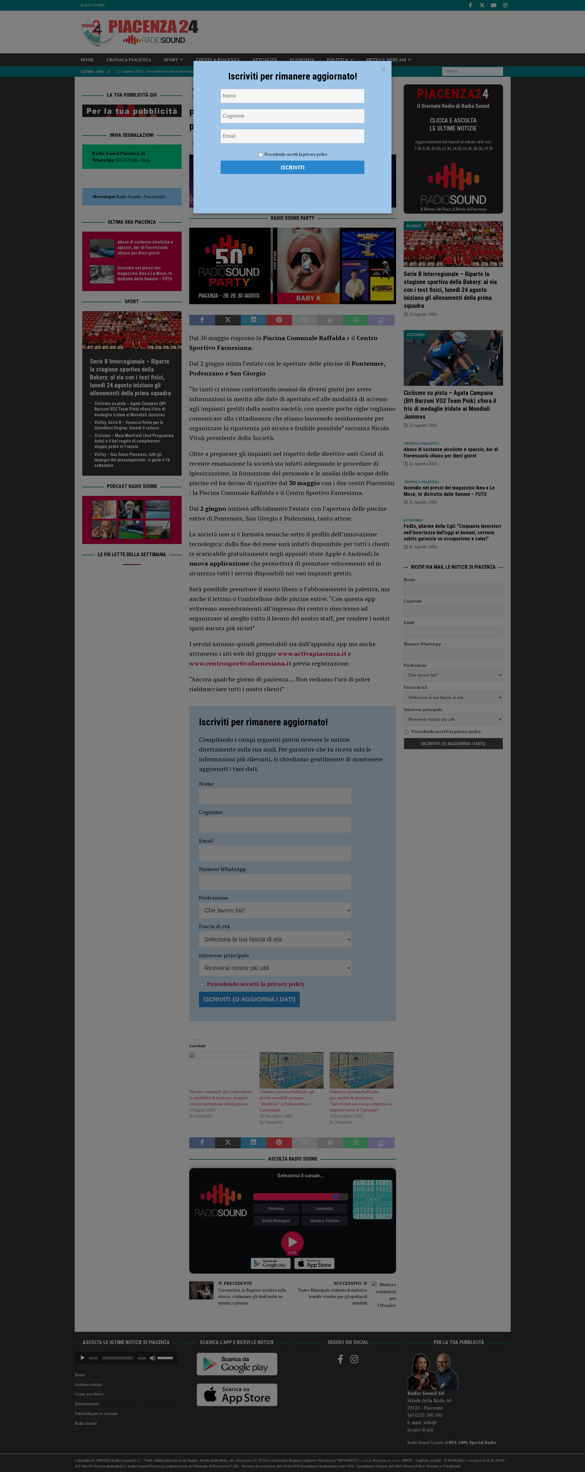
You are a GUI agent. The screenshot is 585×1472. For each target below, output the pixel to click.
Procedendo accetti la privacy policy (296, 154)
